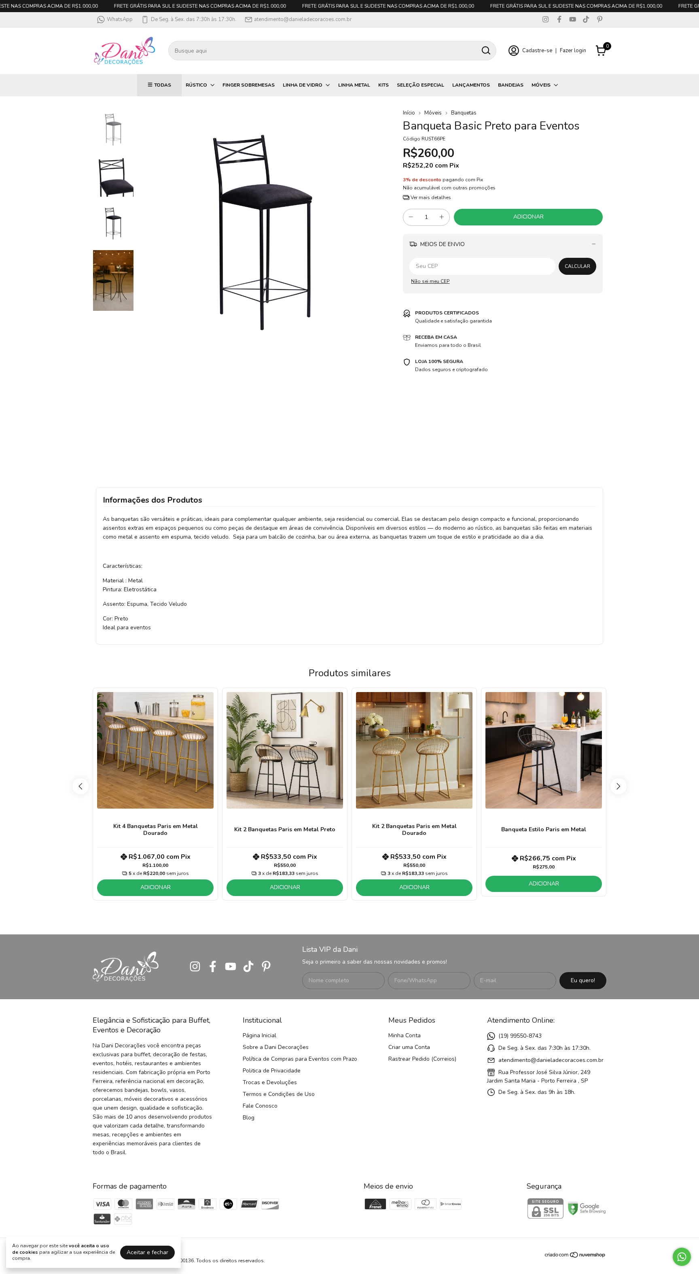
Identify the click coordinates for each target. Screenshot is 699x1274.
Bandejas (510, 85)
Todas (162, 85)
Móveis (541, 85)
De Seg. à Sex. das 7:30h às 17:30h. (193, 19)
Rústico (196, 85)
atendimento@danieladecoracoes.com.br (303, 19)
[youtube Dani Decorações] (572, 19)
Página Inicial (259, 1035)
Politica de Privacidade (272, 1070)
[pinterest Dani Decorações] (599, 19)
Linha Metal (354, 85)
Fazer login (573, 50)
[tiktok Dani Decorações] (586, 19)
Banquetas (464, 113)
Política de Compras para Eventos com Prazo (300, 1059)
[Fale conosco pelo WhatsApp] (682, 1257)
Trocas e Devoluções (270, 1082)
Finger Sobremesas (248, 85)
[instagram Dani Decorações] (545, 19)
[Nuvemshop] (575, 1256)
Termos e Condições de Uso (279, 1094)
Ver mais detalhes (430, 197)
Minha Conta (404, 1035)
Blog (248, 1117)
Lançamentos (471, 85)
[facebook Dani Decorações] (559, 19)
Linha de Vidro (302, 85)
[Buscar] (485, 50)
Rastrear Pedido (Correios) (422, 1059)
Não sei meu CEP (430, 281)
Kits (383, 85)
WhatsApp (120, 19)
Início (409, 113)
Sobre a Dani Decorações (276, 1047)
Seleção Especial (420, 85)
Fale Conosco (260, 1106)
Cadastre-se (537, 50)
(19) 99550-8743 (520, 1036)
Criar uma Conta (409, 1047)
